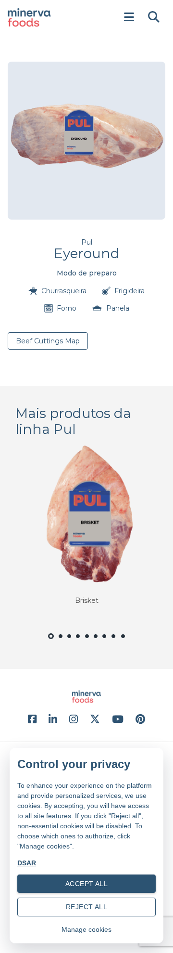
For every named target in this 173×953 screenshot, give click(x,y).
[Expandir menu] (128, 17)
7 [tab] (104, 642)
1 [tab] (50, 643)
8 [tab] (113, 642)
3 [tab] (69, 642)
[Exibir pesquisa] (153, 17)
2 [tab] (60, 642)
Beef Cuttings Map (48, 341)
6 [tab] (96, 642)
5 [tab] (86, 642)
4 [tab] (78, 642)
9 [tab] (123, 642)
